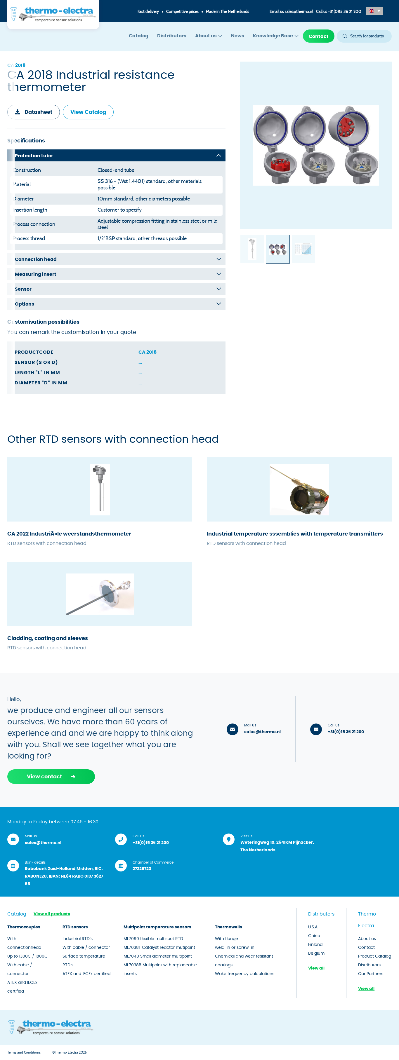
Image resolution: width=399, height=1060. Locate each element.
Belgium (316, 953)
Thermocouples (23, 927)
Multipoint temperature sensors (157, 927)
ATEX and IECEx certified (22, 987)
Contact (319, 36)
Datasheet (38, 112)
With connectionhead (24, 943)
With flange (226, 939)
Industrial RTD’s (78, 939)
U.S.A (313, 927)
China (314, 936)
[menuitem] (138, 36)
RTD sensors (75, 927)
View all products (52, 914)
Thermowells (228, 927)
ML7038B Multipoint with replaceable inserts (160, 969)
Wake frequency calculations (244, 974)
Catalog (138, 36)
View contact (44, 777)
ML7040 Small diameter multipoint (158, 956)
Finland (315, 945)
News (237, 36)
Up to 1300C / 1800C (27, 956)
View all (316, 968)
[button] (374, 11)
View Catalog (88, 112)
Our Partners (370, 974)
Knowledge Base (273, 36)
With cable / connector (19, 969)
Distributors (171, 36)
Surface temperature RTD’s (84, 960)
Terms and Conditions (24, 1052)
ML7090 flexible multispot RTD (153, 939)
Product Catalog (374, 956)
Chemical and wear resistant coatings (244, 960)
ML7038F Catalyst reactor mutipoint (159, 948)
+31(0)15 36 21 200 (344, 12)
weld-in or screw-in (234, 948)
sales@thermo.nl (299, 12)
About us (206, 36)
